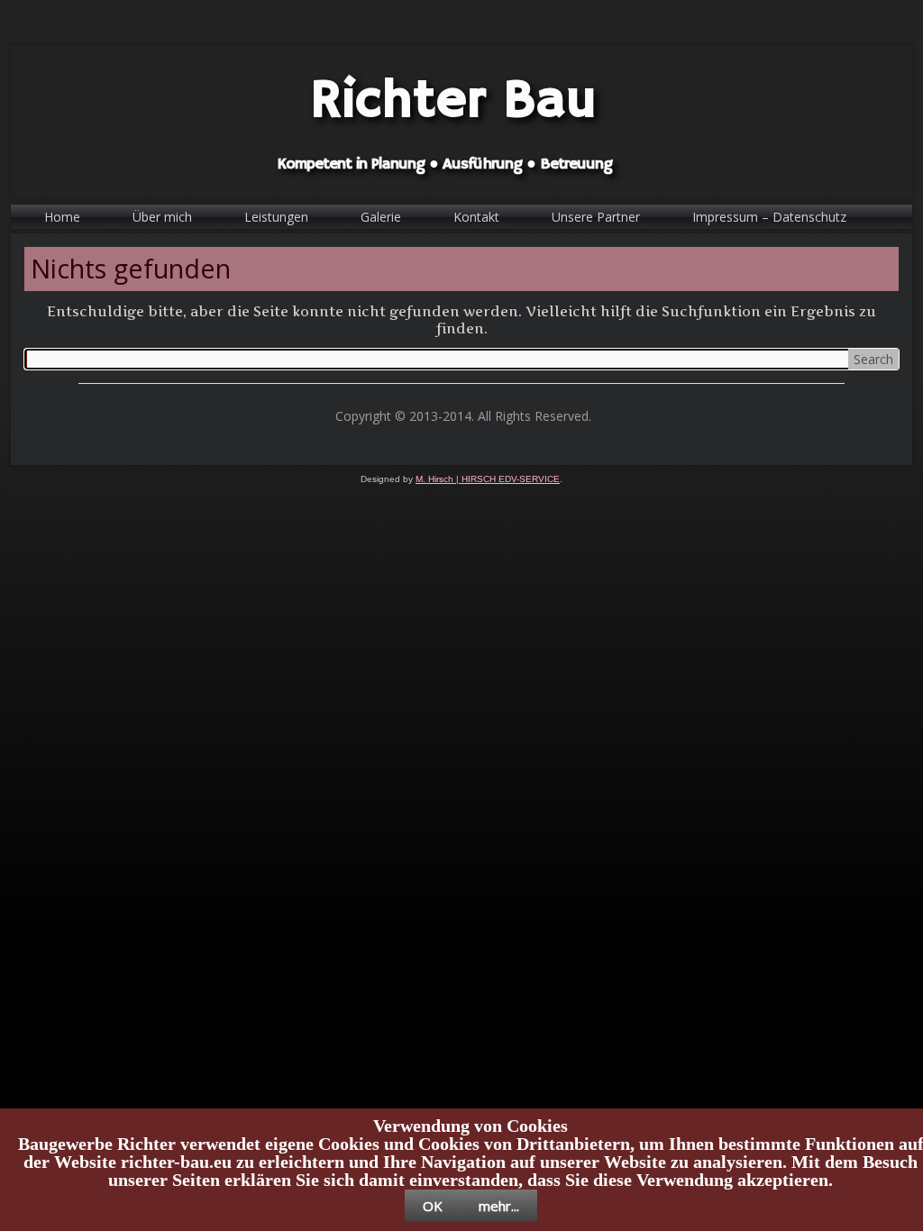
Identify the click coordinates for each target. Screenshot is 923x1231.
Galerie (381, 216)
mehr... (499, 1206)
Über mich (162, 216)
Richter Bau (453, 101)
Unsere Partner (596, 216)
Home (62, 216)
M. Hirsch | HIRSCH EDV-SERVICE (488, 479)
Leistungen (276, 216)
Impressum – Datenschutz (769, 216)
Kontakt (476, 216)
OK (433, 1206)
